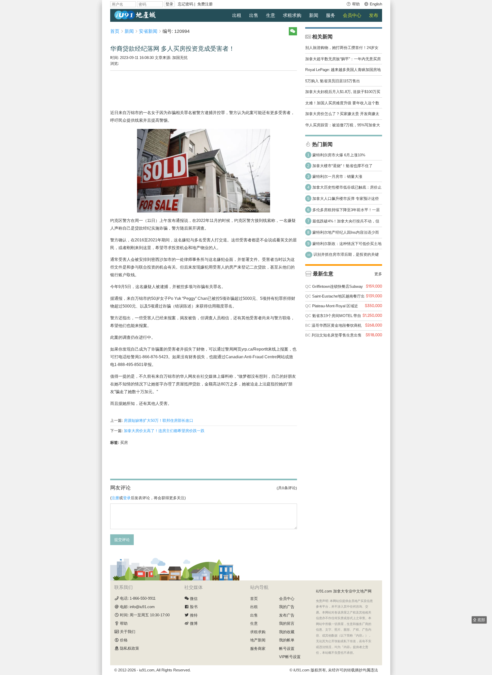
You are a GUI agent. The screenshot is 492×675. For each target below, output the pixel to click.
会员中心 (352, 15)
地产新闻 (257, 640)
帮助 (355, 4)
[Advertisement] (203, 86)
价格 (124, 640)
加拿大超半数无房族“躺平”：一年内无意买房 (343, 59)
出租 (236, 15)
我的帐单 (286, 640)
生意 (270, 15)
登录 (169, 4)
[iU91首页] (135, 14)
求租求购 (292, 15)
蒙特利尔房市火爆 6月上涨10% (338, 155)
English (375, 4)
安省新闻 (148, 31)
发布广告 (286, 615)
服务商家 (257, 648)
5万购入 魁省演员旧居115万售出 (332, 81)
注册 (115, 498)
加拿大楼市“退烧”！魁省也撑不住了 (342, 165)
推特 (194, 615)
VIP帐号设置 (290, 656)
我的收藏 (286, 632)
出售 (253, 15)
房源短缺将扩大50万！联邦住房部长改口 (158, 420)
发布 (373, 15)
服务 (330, 15)
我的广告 (286, 607)
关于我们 (127, 631)
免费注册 (205, 4)
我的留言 (286, 623)
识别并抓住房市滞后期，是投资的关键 (346, 254)
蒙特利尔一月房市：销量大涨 (337, 176)
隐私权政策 (129, 648)
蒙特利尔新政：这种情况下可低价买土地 (347, 243)
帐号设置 (286, 648)
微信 (194, 598)
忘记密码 (185, 4)
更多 (378, 273)
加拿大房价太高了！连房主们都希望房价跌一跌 (164, 430)
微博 (194, 623)
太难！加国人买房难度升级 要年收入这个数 (342, 103)
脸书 (194, 607)
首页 (114, 31)
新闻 (313, 15)
